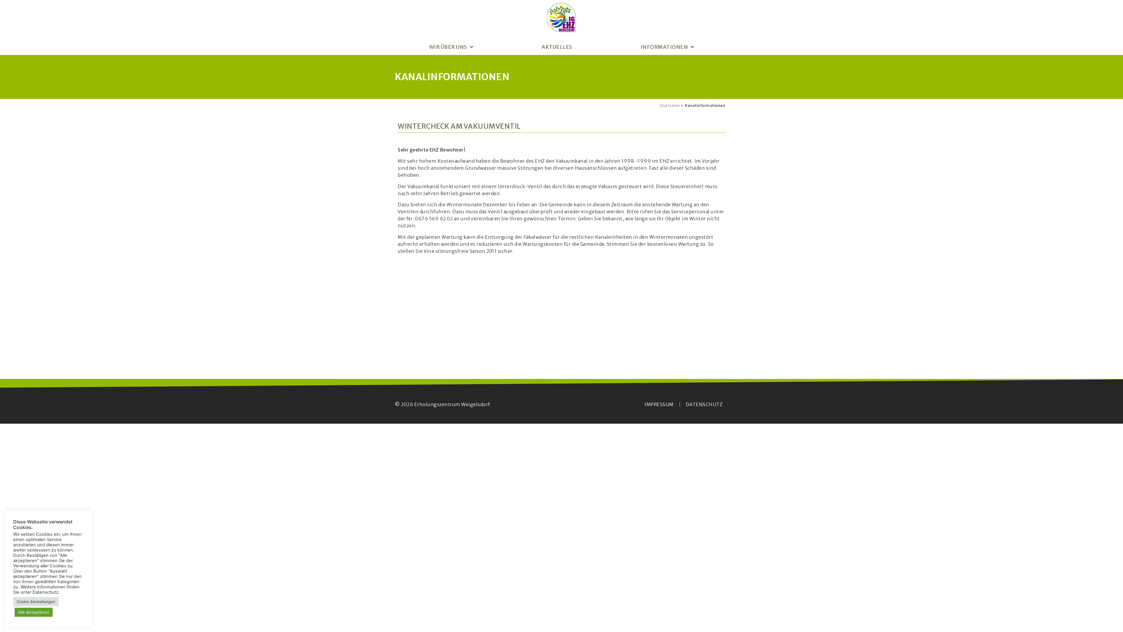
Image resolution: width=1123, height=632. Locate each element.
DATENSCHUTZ (704, 404)
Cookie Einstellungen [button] (36, 601)
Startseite (670, 105)
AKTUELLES (557, 47)
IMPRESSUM (659, 404)
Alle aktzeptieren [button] (33, 612)
